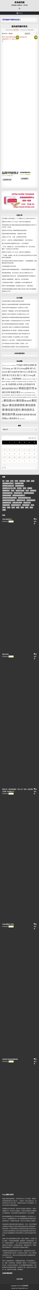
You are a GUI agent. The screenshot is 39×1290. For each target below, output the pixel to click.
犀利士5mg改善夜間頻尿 (26, 392)
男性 (4, 507)
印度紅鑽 (24, 379)
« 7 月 (4, 468)
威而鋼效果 (20, 381)
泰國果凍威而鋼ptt (19, 495)
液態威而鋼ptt (16, 505)
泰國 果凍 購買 (17, 503)
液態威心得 (27, 503)
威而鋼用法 (31, 381)
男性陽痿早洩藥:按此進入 (11, 19)
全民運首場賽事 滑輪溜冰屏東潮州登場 (13, 301)
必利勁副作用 (29, 384)
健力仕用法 (11, 375)
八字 (11, 481)
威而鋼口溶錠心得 (8, 486)
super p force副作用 (11, 365)
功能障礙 (22, 481)
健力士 (20, 375)
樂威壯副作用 (26, 388)
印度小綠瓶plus (7, 379)
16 (34, 454)
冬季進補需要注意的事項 (9, 266)
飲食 (4, 510)
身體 (8, 507)
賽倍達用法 (27, 410)
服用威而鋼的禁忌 (19, 26)
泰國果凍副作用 (7, 493)
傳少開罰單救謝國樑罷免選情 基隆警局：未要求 (15, 324)
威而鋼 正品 (25, 381)
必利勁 (20, 384)
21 (24, 457)
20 (19, 457)
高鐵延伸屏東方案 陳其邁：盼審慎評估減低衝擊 (15, 330)
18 (9, 457)
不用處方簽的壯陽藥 (25, 365)
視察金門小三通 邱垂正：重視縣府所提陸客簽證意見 (17, 340)
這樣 (13, 507)
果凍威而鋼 (19, 2)
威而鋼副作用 (14, 381)
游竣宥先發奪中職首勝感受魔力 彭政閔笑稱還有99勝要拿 (18, 269)
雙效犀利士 (14, 418)
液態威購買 (25, 505)
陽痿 (17, 507)
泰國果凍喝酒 (7, 495)
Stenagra (4, 365)
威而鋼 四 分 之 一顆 (9, 488)
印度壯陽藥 (15, 30)
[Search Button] (19, 8)
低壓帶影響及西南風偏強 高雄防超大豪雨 (14, 234)
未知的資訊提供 (19, 353)
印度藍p (33, 379)
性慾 (24, 488)
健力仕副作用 (14, 371)
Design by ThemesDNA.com (19, 1288)
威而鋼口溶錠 (19, 483)
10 (4, 454)
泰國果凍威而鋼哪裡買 (9, 498)
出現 (16, 481)
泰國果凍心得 (21, 500)
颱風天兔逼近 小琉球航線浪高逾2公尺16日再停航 (16, 321)
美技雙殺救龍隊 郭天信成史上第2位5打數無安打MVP (17, 273)
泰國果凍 (33, 491)
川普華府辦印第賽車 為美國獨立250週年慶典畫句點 (17, 282)
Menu (21, 13)
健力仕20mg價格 (21, 368)
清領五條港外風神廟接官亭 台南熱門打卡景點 (15, 308)
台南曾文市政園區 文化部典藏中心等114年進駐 (15, 337)
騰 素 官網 (22, 419)
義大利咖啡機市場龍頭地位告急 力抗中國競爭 (15, 243)
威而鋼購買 (24, 179)
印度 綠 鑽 (29, 379)
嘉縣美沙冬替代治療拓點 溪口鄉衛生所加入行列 (15, 314)
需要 (22, 507)
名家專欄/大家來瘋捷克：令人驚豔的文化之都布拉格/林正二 (19, 218)
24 (4, 461)
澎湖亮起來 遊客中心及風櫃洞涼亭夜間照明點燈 (15, 327)
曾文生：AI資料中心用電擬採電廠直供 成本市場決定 (17, 240)
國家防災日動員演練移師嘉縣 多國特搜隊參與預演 (16, 304)
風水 (31, 507)
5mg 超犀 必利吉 (8, 1194)
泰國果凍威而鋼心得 (24, 498)
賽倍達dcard (23, 401)
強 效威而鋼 (10, 384)
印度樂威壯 (17, 378)
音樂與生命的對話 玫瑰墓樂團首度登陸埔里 (14, 230)
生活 (32, 505)
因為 (28, 481)
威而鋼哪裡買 (19, 486)
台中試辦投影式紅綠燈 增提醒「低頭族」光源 (15, 343)
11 (9, 454)
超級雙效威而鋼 (23, 414)
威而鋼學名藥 (7, 180)
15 (29, 454)
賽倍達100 (9, 401)
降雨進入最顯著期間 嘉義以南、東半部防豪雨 (15, 279)
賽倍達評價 (8, 414)
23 (34, 457)
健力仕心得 (25, 371)
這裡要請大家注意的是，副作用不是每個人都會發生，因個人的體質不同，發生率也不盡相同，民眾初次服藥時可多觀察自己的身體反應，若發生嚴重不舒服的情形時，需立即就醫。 (19, 1211)
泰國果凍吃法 (18, 493)
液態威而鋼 (6, 505)
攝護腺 (30, 488)
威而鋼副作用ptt (8, 483)
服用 (12, 491)
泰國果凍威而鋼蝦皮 (9, 500)
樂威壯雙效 (15, 392)
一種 (7, 481)
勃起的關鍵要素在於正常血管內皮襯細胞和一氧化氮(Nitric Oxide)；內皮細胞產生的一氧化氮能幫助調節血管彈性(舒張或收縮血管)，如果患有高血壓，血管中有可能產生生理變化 (19, 1219)
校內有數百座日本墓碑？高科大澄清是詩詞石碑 (15, 347)
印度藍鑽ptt (8, 381)
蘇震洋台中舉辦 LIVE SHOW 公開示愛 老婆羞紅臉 (16, 222)
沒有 (27, 491)
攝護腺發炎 (6, 491)
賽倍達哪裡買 (17, 405)
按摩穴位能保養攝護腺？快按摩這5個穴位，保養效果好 (17, 286)
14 (24, 454)
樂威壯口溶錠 (20, 491)
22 (29, 457)
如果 (32, 481)
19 (14, 457)
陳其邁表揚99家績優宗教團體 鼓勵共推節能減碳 (15, 317)
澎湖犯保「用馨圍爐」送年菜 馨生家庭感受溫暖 (15, 311)
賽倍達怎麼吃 (13, 410)
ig (3, 481)
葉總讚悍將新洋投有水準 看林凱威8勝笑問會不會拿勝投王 (19, 276)
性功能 (19, 488)
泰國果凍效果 (7, 503)
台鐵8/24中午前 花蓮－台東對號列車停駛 (14, 237)
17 (4, 457)
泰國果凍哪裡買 (29, 493)
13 (19, 454)
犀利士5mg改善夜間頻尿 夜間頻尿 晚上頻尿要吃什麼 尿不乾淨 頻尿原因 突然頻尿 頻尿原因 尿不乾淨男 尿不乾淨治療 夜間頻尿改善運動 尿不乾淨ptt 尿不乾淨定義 (19, 397)
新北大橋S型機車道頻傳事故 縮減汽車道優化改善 (16, 334)
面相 (26, 507)
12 (14, 454)
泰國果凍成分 (31, 500)
